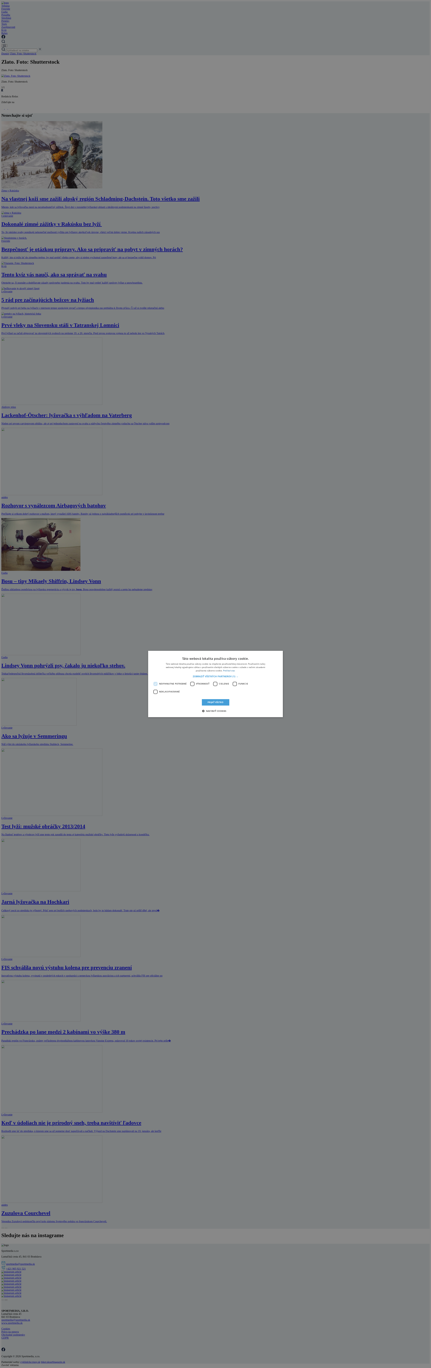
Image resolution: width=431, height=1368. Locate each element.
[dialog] (215, 684)
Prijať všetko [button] (215, 702)
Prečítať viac (229, 670)
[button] (215, 676)
